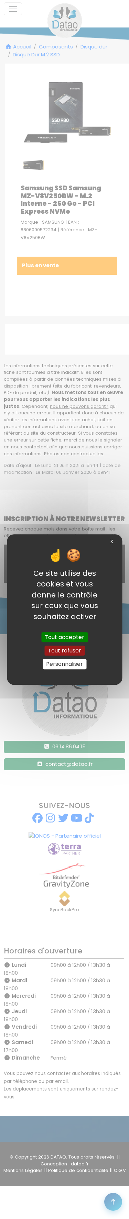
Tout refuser (64, 651)
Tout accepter (64, 637)
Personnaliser (64, 664)
